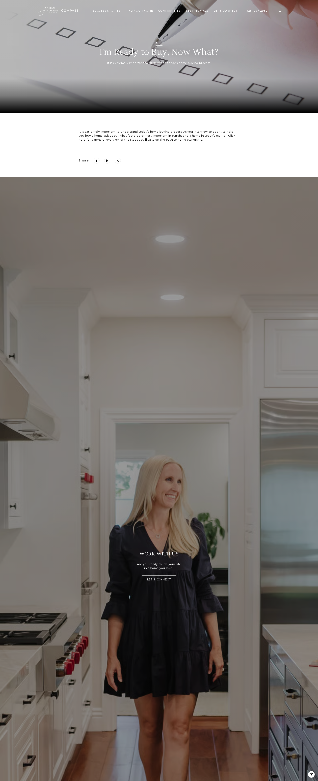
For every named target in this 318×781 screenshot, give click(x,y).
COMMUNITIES (169, 10)
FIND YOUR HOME (139, 10)
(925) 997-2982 (256, 10)
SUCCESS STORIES (106, 10)
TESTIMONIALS (197, 10)
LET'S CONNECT (226, 10)
